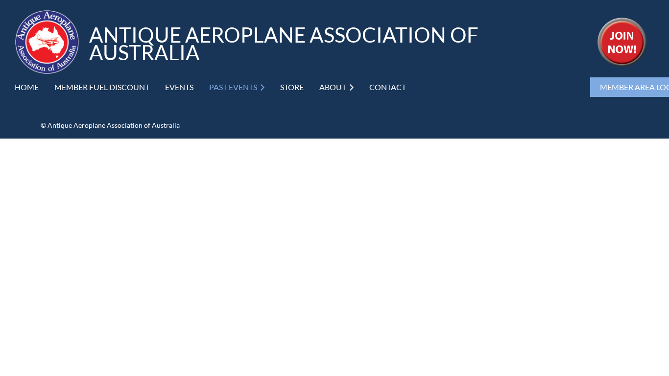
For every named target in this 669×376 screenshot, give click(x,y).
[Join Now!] (621, 63)
